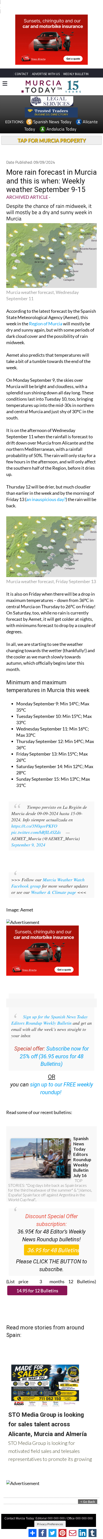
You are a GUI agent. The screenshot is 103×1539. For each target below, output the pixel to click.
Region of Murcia (45, 323)
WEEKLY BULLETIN (75, 74)
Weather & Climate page (53, 892)
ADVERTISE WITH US (46, 74)
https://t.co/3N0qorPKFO (34, 826)
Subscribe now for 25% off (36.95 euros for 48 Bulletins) (54, 1056)
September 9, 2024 (28, 845)
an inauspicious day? (46, 499)
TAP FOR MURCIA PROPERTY (52, 140)
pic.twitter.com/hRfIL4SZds (36, 832)
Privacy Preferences (50, 1524)
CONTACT (21, 74)
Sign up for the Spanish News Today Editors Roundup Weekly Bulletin (49, 1020)
